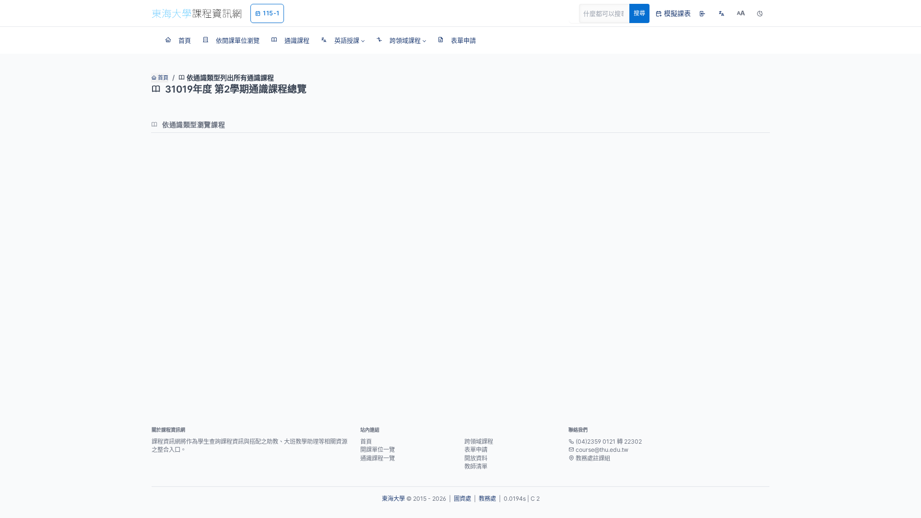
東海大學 (393, 498)
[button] (342, 40)
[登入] (702, 13)
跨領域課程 (478, 441)
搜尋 (639, 13)
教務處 (487, 498)
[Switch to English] (721, 13)
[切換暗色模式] (759, 13)
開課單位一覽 (377, 449)
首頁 (162, 77)
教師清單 (475, 466)
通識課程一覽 (377, 458)
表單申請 (475, 449)
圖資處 (462, 498)
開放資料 (475, 458)
